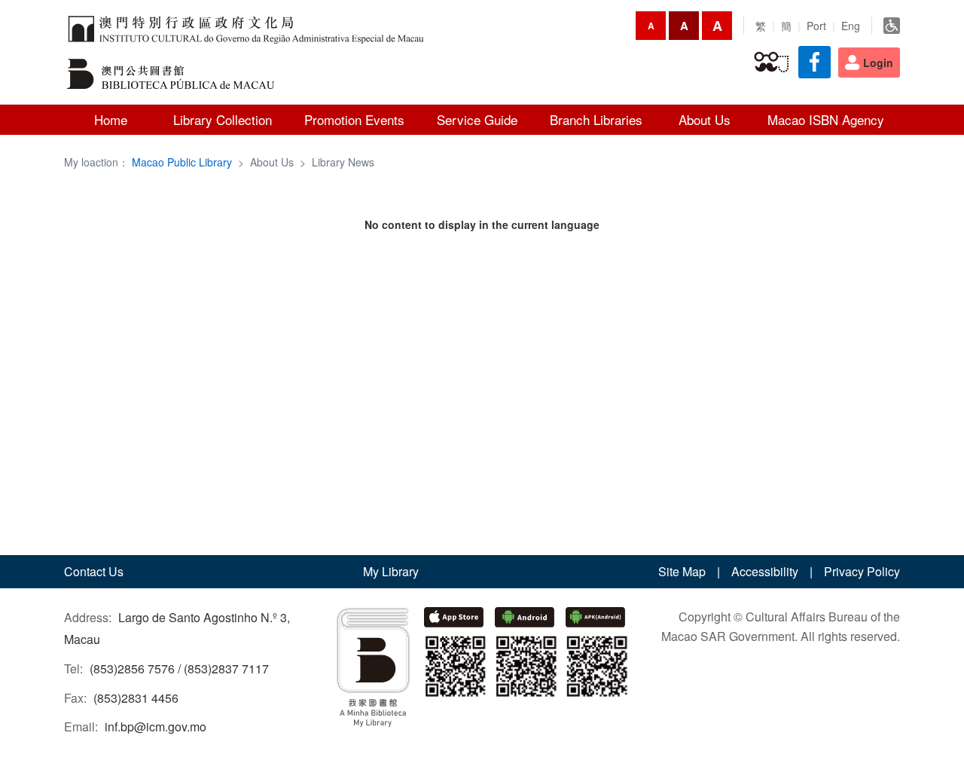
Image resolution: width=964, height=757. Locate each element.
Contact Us (94, 571)
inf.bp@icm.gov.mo (155, 726)
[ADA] (891, 25)
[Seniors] (771, 62)
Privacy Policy (862, 571)
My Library (391, 571)
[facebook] (814, 62)
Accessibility (764, 571)
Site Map (682, 571)
